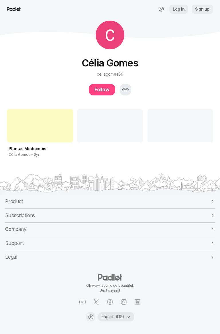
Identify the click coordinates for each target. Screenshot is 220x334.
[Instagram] (123, 301)
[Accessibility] (90, 316)
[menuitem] (161, 9)
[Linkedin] (137, 301)
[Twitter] (96, 301)
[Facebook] (110, 301)
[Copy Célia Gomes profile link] (125, 89)
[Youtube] (82, 301)
